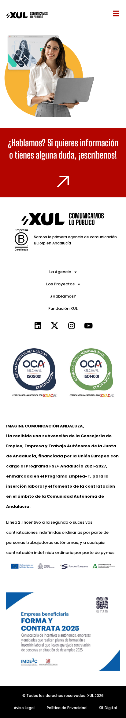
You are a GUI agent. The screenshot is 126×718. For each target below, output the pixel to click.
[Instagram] (71, 325)
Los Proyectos (60, 284)
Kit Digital (108, 707)
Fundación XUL (63, 308)
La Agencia (60, 272)
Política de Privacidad (67, 707)
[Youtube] (88, 325)
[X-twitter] (54, 325)
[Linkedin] (38, 325)
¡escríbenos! (97, 154)
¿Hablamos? (63, 296)
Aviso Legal (24, 707)
